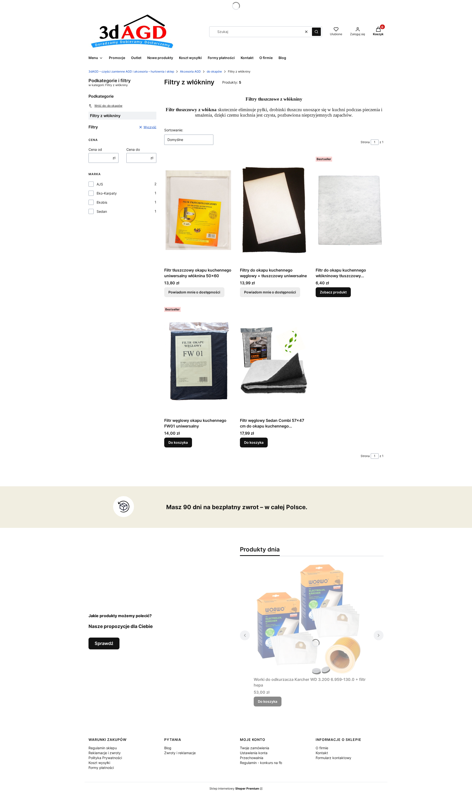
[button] (316, 32)
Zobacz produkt (333, 292)
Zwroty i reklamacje (180, 753)
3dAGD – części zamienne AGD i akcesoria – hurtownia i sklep (131, 71)
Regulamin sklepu (102, 748)
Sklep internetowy (234, 788)
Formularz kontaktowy (333, 758)
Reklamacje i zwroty (104, 753)
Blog (167, 748)
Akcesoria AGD (190, 71)
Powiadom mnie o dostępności (194, 292)
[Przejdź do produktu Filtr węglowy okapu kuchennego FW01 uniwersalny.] (198, 360)
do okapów (214, 71)
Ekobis (102, 202)
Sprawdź (104, 643)
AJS (100, 184)
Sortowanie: (173, 130)
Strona (365, 142)
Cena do (133, 149)
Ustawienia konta (253, 753)
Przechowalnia (251, 758)
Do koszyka (178, 442)
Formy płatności (101, 767)
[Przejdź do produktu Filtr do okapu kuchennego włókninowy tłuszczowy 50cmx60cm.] (350, 210)
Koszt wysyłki (99, 763)
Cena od (95, 149)
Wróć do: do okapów (108, 105)
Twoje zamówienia (254, 748)
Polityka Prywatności (105, 758)
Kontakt (322, 753)
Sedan (102, 211)
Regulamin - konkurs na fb (261, 763)
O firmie (322, 748)
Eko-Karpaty (107, 193)
